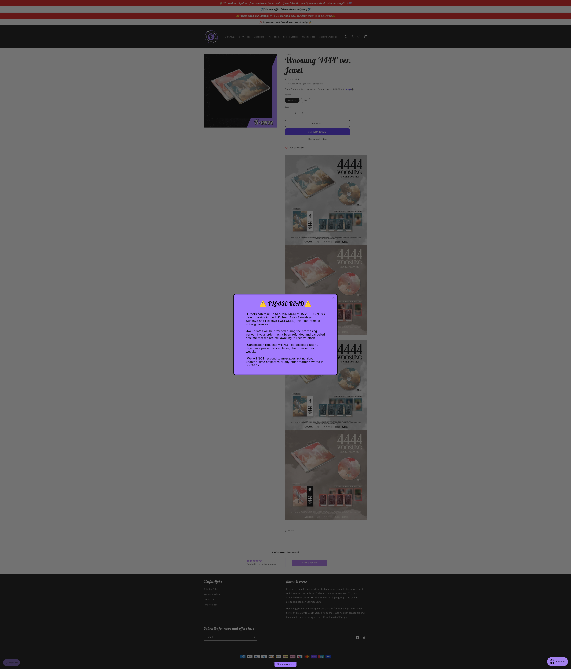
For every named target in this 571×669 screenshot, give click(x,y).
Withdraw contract (285, 664)
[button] (333, 298)
